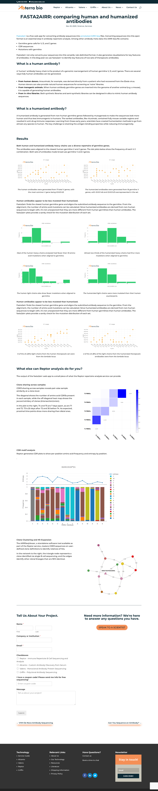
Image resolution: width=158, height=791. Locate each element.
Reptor (56, 7)
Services (88, 26)
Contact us (86, 756)
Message (21, 689)
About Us (106, 7)
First (18, 632)
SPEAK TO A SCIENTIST (112, 627)
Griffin (93, 7)
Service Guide (24, 756)
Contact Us (131, 7)
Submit (21, 713)
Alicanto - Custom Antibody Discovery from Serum (43, 665)
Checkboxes (22, 655)
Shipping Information (60, 770)
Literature (55, 766)
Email (20, 646)
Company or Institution (28, 636)
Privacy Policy (57, 774)
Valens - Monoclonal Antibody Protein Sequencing (43, 669)
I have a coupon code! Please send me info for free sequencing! (41, 678)
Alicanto (69, 7)
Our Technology (57, 759)
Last (37, 632)
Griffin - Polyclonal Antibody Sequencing (38, 672)
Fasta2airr (21, 36)
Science (81, 26)
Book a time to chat (90, 760)
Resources (55, 763)
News (118, 7)
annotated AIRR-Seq (90, 36)
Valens (82, 7)
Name (20, 624)
